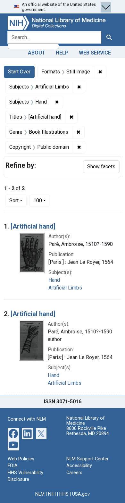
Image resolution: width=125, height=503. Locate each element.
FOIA (13, 465)
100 (41, 200)
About (37, 53)
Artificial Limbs (65, 288)
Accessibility (79, 465)
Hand (54, 280)
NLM (40, 494)
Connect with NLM (27, 419)
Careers (74, 472)
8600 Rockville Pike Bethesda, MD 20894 (87, 431)
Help (62, 53)
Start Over (19, 72)
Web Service (95, 53)
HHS (64, 494)
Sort (14, 200)
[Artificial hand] (33, 226)
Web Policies (21, 459)
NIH (52, 494)
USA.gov (81, 494)
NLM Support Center (87, 459)
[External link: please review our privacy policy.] (13, 433)
